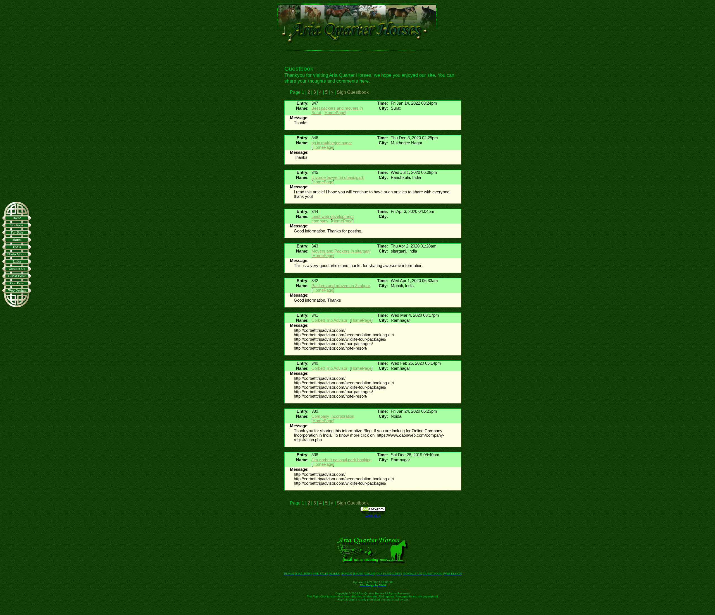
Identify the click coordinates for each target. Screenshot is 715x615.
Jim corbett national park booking (341, 460)
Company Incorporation (332, 416)
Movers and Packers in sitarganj (340, 251)
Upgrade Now (372, 515)
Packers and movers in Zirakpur (340, 286)
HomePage (335, 112)
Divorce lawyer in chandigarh (337, 177)
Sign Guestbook (353, 92)
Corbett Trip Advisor (329, 320)
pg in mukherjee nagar (331, 143)
